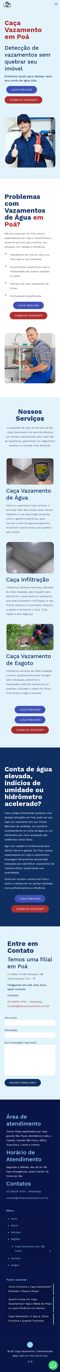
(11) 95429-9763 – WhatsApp (23, 1191)
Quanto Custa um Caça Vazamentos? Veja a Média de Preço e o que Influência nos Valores (30, 1304)
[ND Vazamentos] (7, 4)
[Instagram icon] (31, 1361)
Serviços (16, 1232)
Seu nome (11, 1017)
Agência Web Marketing (33, 1355)
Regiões (15, 1239)
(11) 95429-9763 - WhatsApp (24, 1001)
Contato (16, 1258)
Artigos (15, 1265)
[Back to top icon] (30, 1345)
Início (14, 1218)
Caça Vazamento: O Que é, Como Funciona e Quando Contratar (28, 1318)
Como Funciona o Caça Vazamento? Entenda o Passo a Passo (30, 1289)
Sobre (14, 1225)
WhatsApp (11, 1030)
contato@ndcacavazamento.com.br (28, 1006)
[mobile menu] (56, 4)
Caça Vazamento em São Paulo (30, 1248)
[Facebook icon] (28, 1361)
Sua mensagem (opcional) (21, 1042)
